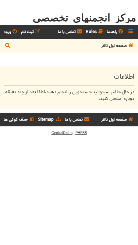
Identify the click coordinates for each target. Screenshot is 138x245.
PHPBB (81, 133)
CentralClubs (62, 133)
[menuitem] (115, 32)
